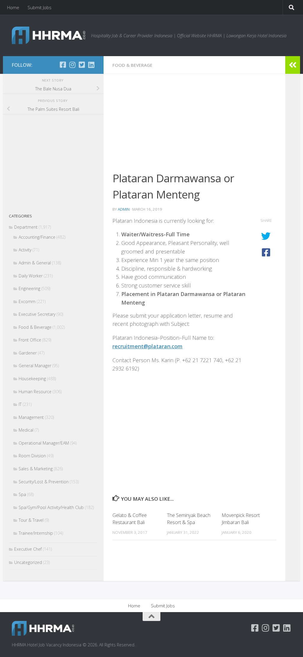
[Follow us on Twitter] (81, 64)
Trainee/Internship (36, 533)
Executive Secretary (37, 314)
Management (31, 417)
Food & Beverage (132, 65)
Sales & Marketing (36, 468)
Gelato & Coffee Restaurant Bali (129, 519)
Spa (22, 494)
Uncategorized (28, 562)
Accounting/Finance (37, 237)
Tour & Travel (31, 520)
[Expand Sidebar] (292, 65)
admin (124, 209)
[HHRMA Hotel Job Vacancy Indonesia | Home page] (48, 35)
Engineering (29, 288)
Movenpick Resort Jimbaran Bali (241, 519)
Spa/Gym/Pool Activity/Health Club (51, 507)
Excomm (27, 301)
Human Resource (35, 391)
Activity (25, 250)
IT (20, 404)
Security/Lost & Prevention (44, 481)
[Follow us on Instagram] (72, 64)
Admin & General (35, 263)
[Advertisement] (194, 126)
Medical (26, 430)
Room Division (32, 455)
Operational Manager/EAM (44, 443)
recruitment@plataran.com (147, 346)
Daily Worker (31, 276)
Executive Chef (28, 549)
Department (26, 227)
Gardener (28, 353)
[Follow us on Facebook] (62, 64)
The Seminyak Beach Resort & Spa (188, 519)
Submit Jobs (39, 7)
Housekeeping (32, 378)
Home (13, 7)
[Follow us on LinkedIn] (91, 64)
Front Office (30, 340)
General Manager (35, 365)
